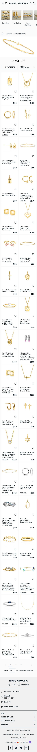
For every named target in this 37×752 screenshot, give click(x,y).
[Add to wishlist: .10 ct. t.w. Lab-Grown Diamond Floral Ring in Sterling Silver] (33, 645)
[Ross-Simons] (18, 3)
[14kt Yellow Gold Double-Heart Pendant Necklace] (27, 218)
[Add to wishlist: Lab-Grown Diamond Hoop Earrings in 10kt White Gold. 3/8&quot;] (33, 481)
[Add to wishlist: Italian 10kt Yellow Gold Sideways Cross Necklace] (33, 383)
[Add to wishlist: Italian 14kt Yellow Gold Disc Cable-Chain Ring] (15, 549)
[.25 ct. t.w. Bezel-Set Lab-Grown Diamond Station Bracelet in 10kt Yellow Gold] (9, 478)
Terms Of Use (15, 738)
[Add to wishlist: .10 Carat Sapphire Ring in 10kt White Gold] (15, 614)
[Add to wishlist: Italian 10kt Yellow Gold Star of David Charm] (33, 448)
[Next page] (32, 665)
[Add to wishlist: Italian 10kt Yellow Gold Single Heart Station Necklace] (33, 614)
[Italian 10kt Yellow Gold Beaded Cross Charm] (9, 281)
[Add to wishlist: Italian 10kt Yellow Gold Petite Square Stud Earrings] (15, 222)
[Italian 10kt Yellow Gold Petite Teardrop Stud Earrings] (9, 153)
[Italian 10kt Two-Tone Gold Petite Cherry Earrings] (9, 250)
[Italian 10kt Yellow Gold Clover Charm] (27, 281)
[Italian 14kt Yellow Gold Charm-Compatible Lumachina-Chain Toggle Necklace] (27, 88)
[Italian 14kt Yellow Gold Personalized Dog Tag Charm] (9, 88)
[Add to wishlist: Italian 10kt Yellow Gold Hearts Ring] (33, 549)
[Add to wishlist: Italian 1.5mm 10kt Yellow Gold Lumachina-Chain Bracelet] (33, 156)
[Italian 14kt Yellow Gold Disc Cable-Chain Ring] (9, 545)
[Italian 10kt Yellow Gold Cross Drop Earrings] (27, 121)
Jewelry (9, 34)
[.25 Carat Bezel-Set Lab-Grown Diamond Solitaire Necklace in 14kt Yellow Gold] (9, 445)
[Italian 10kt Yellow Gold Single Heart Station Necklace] (27, 610)
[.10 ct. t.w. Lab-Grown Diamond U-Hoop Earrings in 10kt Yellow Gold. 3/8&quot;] (27, 186)
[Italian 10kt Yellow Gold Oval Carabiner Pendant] (27, 512)
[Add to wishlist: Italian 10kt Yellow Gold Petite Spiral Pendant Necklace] (15, 349)
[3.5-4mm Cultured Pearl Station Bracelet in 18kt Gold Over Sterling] (9, 643)
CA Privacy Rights (8, 734)
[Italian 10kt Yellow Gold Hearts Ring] (27, 545)
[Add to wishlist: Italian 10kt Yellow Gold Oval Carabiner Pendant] (33, 514)
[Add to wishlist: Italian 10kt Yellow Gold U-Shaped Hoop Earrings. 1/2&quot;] (15, 416)
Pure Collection (20, 34)
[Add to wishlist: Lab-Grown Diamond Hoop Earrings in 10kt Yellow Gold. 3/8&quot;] (15, 124)
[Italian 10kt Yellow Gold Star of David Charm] (27, 445)
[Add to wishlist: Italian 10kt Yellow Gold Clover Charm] (33, 285)
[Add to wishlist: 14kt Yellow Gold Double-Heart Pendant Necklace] (33, 222)
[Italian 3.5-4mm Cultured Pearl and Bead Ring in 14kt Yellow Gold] (9, 313)
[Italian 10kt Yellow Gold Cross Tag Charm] (9, 186)
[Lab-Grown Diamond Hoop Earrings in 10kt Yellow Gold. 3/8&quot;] (9, 121)
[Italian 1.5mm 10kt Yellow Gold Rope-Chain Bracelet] (27, 250)
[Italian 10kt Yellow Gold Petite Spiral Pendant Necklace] (9, 347)
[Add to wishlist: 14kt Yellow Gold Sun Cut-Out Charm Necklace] (33, 315)
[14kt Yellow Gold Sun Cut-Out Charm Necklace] (27, 313)
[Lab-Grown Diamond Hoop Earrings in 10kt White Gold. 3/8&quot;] (27, 478)
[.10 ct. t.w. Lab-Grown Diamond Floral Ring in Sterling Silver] (27, 643)
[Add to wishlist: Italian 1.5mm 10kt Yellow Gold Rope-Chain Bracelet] (33, 254)
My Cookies (23, 738)
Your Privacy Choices (27, 734)
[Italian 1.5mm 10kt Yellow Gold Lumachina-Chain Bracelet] (27, 153)
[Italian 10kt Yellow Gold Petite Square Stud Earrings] (9, 218)
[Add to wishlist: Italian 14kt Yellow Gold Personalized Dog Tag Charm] (15, 91)
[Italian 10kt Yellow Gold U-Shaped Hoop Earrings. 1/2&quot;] (9, 413)
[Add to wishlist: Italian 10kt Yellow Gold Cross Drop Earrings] (33, 124)
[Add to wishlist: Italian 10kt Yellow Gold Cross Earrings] (33, 416)
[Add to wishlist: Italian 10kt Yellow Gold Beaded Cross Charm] (15, 285)
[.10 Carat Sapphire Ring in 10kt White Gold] (9, 610)
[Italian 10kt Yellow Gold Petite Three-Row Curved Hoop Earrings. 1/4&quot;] (9, 380)
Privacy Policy (17, 734)
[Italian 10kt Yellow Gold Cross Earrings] (27, 413)
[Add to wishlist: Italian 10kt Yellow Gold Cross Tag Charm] (15, 189)
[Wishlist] (6, 3)
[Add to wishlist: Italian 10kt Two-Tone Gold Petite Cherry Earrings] (15, 254)
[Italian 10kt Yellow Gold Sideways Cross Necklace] (27, 380)
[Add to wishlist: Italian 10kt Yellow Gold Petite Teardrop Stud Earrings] (15, 156)
